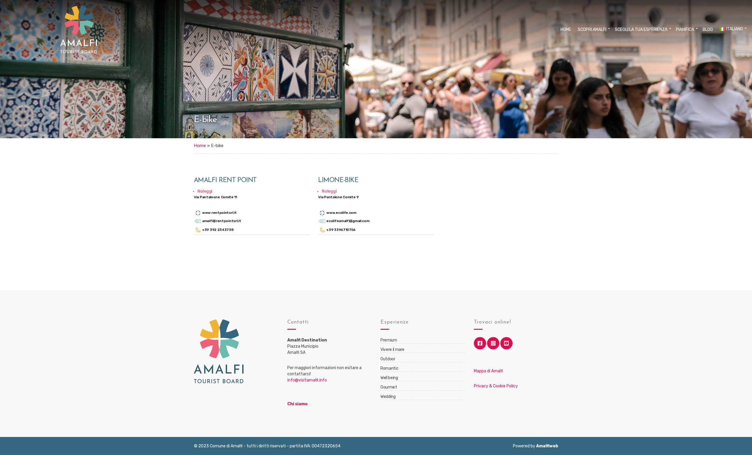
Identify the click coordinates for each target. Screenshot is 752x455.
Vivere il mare (392, 349)
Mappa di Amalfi (488, 371)
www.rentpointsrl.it (219, 213)
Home (565, 29)
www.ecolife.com (341, 213)
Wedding (388, 396)
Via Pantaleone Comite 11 (215, 197)
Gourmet (388, 387)
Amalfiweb (547, 446)
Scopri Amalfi (592, 29)
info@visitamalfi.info (307, 380)
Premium (388, 340)
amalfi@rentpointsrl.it (221, 221)
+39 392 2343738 (218, 230)
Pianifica (685, 29)
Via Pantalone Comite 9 (338, 197)
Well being (389, 377)
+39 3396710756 (340, 230)
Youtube (506, 343)
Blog (708, 29)
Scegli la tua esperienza (641, 29)
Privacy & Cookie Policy (496, 386)
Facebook (480, 343)
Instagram (493, 343)
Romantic (389, 368)
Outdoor (387, 358)
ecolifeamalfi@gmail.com (347, 221)
